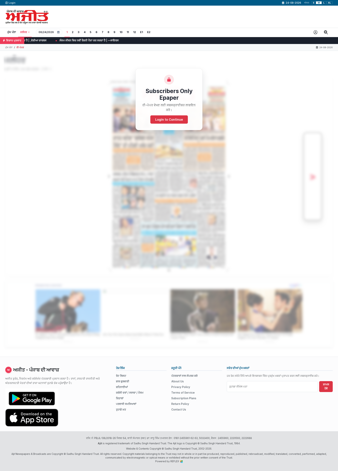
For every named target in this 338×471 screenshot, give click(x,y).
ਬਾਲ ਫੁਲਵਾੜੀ (122, 381)
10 (121, 32)
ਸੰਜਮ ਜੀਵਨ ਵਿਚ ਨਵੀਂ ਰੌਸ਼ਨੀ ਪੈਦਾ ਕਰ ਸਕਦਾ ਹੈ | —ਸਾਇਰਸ (51, 40)
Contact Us (178, 409)
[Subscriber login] (315, 32)
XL (329, 2)
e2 (149, 32)
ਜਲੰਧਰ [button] (23, 32)
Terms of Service (183, 392)
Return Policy (180, 404)
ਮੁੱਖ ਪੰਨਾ (11, 32)
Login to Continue (169, 119)
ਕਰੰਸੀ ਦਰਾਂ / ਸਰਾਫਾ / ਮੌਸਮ (129, 392)
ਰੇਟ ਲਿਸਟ (121, 375)
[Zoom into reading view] (326, 32)
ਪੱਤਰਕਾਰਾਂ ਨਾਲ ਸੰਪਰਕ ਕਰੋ (184, 375)
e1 (141, 32)
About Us (177, 381)
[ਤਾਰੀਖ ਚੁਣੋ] (58, 32)
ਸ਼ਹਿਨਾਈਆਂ (122, 387)
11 (128, 32)
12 (134, 32)
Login (12, 2)
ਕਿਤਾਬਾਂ (119, 398)
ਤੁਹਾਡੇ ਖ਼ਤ (121, 409)
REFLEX (175, 461)
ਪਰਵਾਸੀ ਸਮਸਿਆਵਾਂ (126, 404)
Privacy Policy (180, 387)
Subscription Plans (183, 398)
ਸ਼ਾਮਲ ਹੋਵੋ (326, 386)
